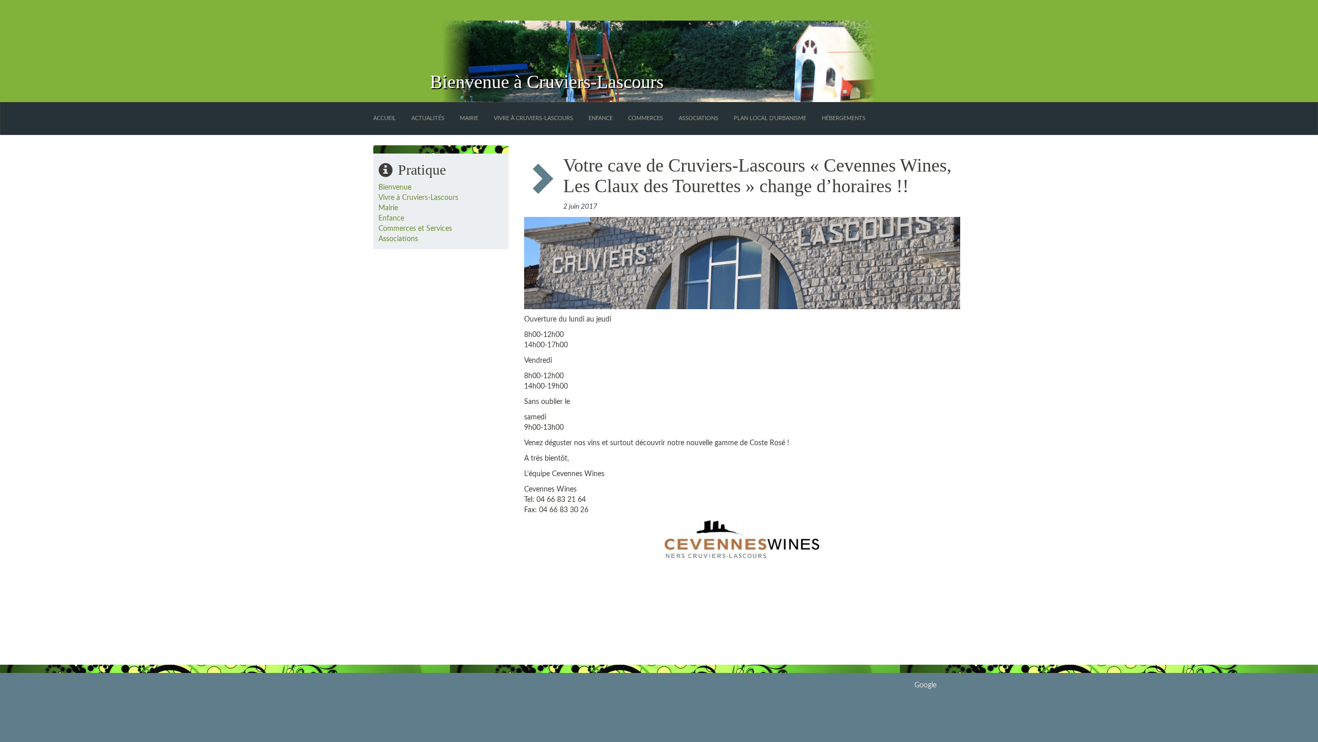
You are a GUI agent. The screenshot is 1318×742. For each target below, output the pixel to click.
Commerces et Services (415, 228)
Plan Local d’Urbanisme (770, 118)
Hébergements (843, 118)
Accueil (384, 118)
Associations (698, 118)
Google (925, 685)
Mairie (469, 118)
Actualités (427, 118)
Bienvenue (394, 187)
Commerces (645, 118)
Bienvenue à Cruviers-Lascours (547, 82)
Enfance (600, 118)
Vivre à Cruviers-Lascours (533, 118)
